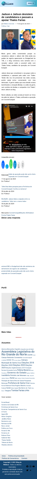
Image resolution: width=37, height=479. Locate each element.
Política (3, 26)
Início (4, 456)
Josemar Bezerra (5, 378)
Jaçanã (32, 375)
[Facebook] (27, 467)
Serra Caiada (14, 388)
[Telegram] (30, 471)
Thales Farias (10, 215)
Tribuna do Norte (7, 442)
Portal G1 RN (5, 431)
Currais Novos (17, 360)
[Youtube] (33, 467)
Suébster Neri (5, 438)
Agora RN (4, 414)
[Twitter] (27, 471)
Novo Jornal (5, 426)
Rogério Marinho (20, 385)
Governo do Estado (16, 372)
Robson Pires (5, 435)
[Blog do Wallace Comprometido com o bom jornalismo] (7, 3)
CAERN (29, 355)
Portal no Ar (5, 433)
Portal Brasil (5, 402)
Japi (28, 375)
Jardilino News (6, 419)
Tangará (8, 391)
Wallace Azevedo (9, 23)
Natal (12, 378)
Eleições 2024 (24, 213)
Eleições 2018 (28, 362)
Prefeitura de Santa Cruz (19, 383)
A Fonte (4, 412)
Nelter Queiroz (18, 378)
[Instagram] (30, 467)
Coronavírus (18, 357)
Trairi (8, 26)
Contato (24, 458)
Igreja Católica (30, 373)
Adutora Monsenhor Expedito (11, 349)
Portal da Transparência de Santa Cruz (14, 409)
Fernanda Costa (12, 370)
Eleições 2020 (6, 365)
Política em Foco (7, 428)
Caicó (34, 355)
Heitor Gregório (6, 416)
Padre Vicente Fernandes (28, 378)
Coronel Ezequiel (14, 213)
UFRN (27, 390)
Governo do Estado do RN (9, 405)
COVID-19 (10, 360)
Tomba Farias (17, 390)
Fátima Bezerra (23, 370)
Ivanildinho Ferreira (8, 375)
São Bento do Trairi (24, 388)
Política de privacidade (16, 456)
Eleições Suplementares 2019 (16, 368)
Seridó (8, 388)
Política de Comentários (10, 458)
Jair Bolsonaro (21, 375)
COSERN (3, 360)
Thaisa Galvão (6, 440)
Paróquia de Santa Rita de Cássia (12, 381)
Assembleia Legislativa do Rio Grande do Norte (17, 353)
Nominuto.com (6, 421)
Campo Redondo (7, 357)
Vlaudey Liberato (6, 445)
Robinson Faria (10, 385)
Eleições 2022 (19, 365)
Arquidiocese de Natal (27, 349)
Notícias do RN (6, 423)
